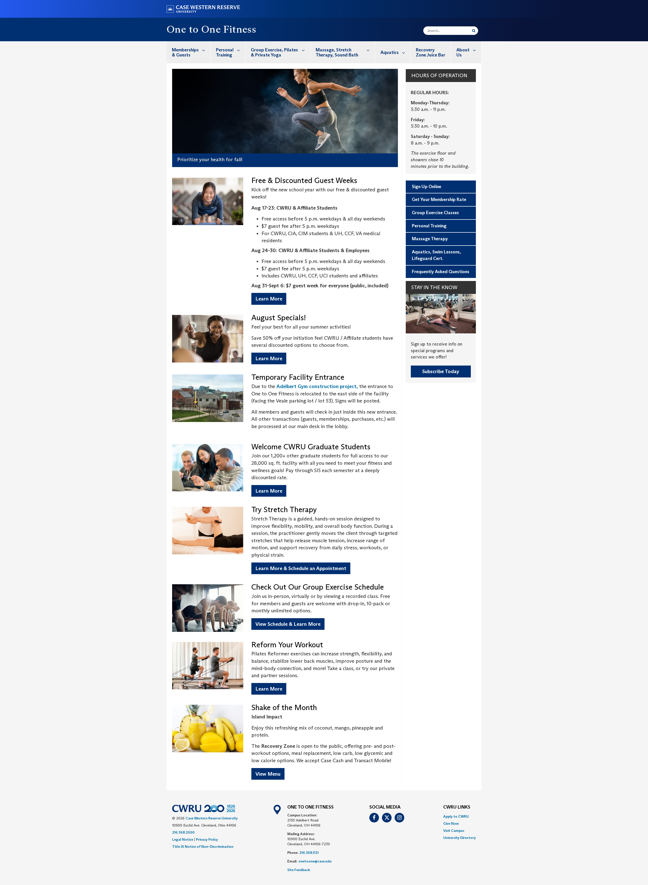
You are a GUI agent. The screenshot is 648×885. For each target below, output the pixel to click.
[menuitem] (189, 52)
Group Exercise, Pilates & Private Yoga (274, 52)
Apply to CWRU (456, 816)
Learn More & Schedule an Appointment (300, 568)
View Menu (267, 774)
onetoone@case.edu (315, 861)
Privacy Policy (207, 839)
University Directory (459, 837)
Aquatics (389, 52)
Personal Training (225, 52)
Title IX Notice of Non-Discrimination (202, 846)
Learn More (268, 299)
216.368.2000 (183, 832)
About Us (463, 52)
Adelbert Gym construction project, (317, 386)
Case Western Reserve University (212, 818)
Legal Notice (182, 839)
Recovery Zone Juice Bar (430, 52)
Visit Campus (453, 830)
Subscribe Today (440, 371)
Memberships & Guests (185, 52)
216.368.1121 (309, 852)
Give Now (451, 823)
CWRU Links (456, 807)
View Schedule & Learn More (287, 624)
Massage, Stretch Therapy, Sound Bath (337, 52)
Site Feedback (298, 870)
